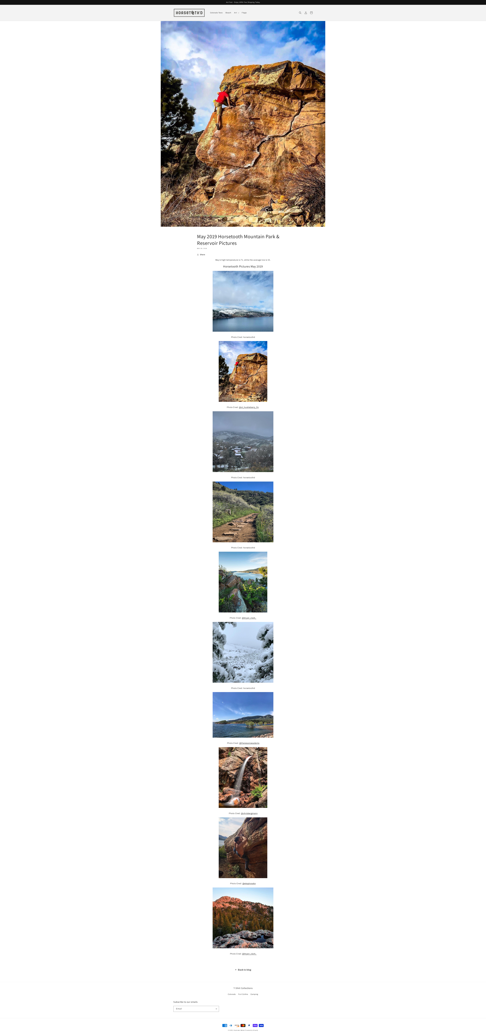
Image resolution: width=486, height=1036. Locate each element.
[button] (236, 12)
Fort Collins (243, 994)
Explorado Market (239, 1030)
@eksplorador (249, 883)
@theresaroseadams (249, 743)
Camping (254, 994)
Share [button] (202, 255)
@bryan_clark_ (249, 618)
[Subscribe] (216, 1009)
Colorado (232, 994)
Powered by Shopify (251, 1030)
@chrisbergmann (249, 813)
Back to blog (244, 970)
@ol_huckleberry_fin (249, 407)
